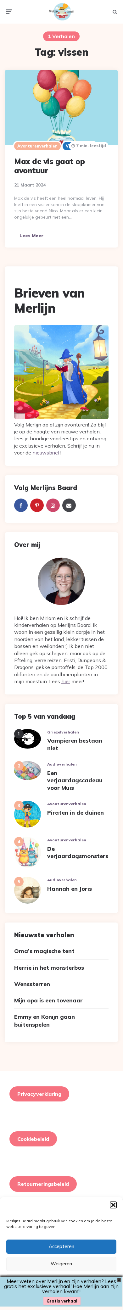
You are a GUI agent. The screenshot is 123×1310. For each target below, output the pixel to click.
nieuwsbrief (46, 452)
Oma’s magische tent (44, 951)
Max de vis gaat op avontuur (49, 166)
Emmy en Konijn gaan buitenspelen (44, 1020)
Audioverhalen (62, 764)
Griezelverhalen (63, 732)
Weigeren (61, 1264)
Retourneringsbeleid (43, 1184)
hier (65, 681)
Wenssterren (32, 984)
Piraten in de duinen (75, 812)
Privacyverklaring (39, 1094)
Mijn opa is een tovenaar (48, 1000)
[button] (113, 1205)
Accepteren (61, 1246)
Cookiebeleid (33, 1139)
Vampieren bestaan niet (74, 744)
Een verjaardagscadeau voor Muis (75, 780)
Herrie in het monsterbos (49, 967)
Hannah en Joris (69, 888)
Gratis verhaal (62, 1300)
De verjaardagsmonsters (77, 852)
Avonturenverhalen (37, 145)
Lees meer (31, 235)
